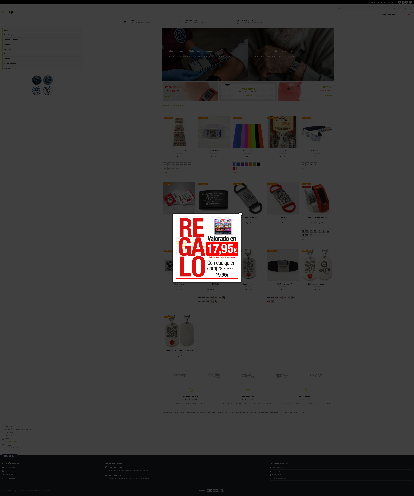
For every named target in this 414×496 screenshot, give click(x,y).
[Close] (240, 214)
